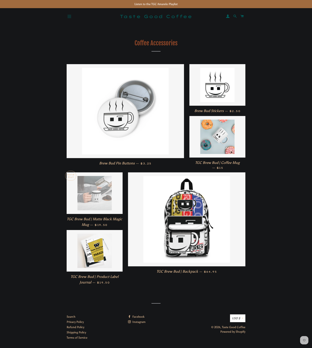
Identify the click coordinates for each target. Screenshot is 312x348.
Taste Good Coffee (156, 16)
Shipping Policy (76, 332)
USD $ (236, 318)
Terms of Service (77, 337)
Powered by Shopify (232, 331)
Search (71, 316)
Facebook (138, 316)
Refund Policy (75, 327)
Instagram (139, 322)
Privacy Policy (75, 322)
